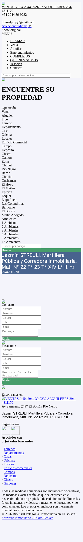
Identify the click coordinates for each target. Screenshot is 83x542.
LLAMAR (17, 41)
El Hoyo (7, 184)
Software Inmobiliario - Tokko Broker (27, 518)
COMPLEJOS (20, 56)
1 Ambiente (9, 223)
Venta (14, 45)
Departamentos (14, 453)
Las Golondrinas (13, 203)
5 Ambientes (10, 238)
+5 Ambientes (11, 242)
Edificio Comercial (14, 142)
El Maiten (8, 188)
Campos (9, 472)
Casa (5, 131)
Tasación (16, 64)
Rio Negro (9, 169)
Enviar (6, 338)
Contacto (16, 68)
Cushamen (9, 180)
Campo (6, 146)
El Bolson (8, 211)
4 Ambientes (10, 234)
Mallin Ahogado (13, 215)
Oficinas (9, 460)
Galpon (7, 157)
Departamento (11, 127)
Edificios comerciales (18, 468)
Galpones (10, 483)
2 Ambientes (10, 226)
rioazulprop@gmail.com (18, 22)
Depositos (10, 476)
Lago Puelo (9, 200)
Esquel (6, 196)
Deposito (8, 150)
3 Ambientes (10, 230)
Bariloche (8, 207)
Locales (7, 138)
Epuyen (7, 192)
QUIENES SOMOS (24, 60)
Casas (7, 456)
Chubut (7, 165)
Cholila (6, 177)
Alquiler (15, 48)
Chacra (6, 154)
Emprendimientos (22, 52)
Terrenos (9, 449)
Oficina (7, 134)
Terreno (7, 123)
